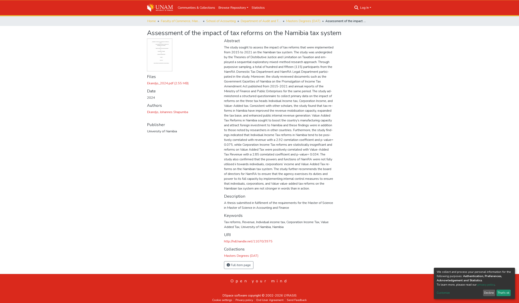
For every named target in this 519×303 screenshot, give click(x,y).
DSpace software (234, 295)
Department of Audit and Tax (261, 21)
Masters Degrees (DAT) (303, 21)
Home (151, 21)
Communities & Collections (196, 7)
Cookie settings (222, 300)
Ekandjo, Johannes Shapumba (167, 112)
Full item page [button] (240, 265)
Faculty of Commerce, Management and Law (181, 21)
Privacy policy (244, 300)
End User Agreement (269, 300)
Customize (443, 293)
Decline (489, 293)
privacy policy (486, 285)
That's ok (503, 293)
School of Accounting (221, 21)
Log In (364, 7)
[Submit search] (356, 7)
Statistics (258, 7)
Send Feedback (297, 300)
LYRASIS (290, 295)
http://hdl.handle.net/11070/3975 (248, 241)
